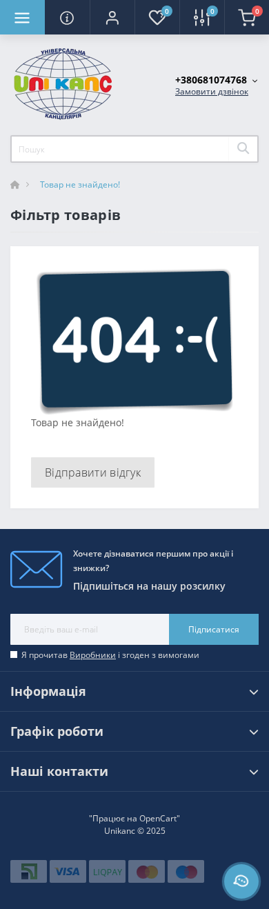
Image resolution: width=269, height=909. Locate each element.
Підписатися (213, 629)
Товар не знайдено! (80, 184)
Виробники (93, 655)
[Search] (242, 149)
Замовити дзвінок (211, 91)
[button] (112, 17)
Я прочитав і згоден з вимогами (110, 655)
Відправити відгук (93, 472)
